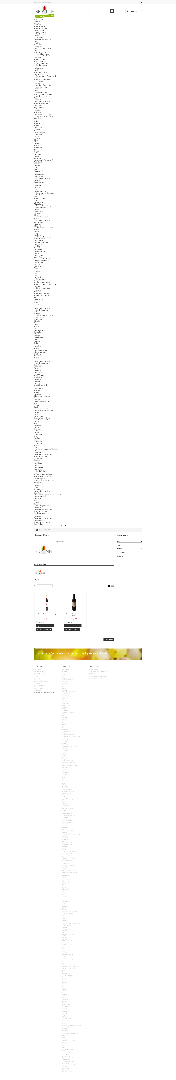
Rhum (36, 405)
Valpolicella (38, 162)
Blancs (36, 231)
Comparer (41, 622)
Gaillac (36, 122)
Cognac (37, 392)
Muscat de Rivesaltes (41, 401)
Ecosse (36, 433)
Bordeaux (37, 25)
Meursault (38, 250)
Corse (36, 173)
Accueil (36, 2)
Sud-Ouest (38, 118)
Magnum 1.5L (39, 451)
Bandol (36, 91)
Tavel (36, 200)
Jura (35, 306)
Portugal (37, 166)
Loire (36, 368)
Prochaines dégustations (41, 687)
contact (41, 2)
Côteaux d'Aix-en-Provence (44, 94)
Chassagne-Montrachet (43, 56)
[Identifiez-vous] (141, 2)
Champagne (38, 374)
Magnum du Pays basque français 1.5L (47, 495)
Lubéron (37, 78)
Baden (36, 136)
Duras (36, 304)
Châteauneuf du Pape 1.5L (43, 475)
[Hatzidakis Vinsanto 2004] (46, 602)
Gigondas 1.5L (39, 473)
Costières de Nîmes (41, 61)
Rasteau (37, 83)
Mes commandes (94, 669)
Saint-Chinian (39, 107)
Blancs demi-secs (40, 350)
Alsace (36, 23)
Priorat (36, 144)
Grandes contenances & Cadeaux (46, 449)
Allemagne (38, 134)
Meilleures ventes (39, 673)
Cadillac (37, 43)
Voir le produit (44, 629)
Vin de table (38, 204)
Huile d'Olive (38, 443)
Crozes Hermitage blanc (43, 295)
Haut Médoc (38, 458)
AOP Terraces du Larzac (43, 114)
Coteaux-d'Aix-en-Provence (44, 480)
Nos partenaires (39, 688)
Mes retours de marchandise (97, 671)
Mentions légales (39, 680)
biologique (123, 552)
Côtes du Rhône (40, 471)
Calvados (37, 390)
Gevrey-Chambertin (41, 54)
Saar (36, 323)
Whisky (37, 398)
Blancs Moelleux (40, 352)
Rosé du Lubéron (40, 208)
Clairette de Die (39, 378)
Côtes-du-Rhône (40, 59)
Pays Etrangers (39, 133)
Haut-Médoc (38, 37)
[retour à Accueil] (37, 530)
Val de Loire (38, 127)
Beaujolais (37, 100)
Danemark (38, 442)
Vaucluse (37, 74)
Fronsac (37, 36)
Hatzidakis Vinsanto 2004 (47, 614)
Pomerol (37, 41)
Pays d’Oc (37, 111)
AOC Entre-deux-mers (42, 237)
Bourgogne (38, 47)
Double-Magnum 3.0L (42, 506)
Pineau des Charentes (42, 396)
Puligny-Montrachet (41, 261)
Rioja (36, 140)
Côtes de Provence (40, 96)
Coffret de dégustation (42, 522)
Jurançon (37, 301)
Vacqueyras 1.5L (40, 478)
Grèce (36, 145)
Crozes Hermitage (40, 87)
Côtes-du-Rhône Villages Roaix (45, 76)
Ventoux (37, 209)
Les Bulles (38, 370)
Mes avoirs (92, 673)
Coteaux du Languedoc (42, 109)
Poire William (39, 416)
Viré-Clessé (38, 248)
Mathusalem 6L (39, 520)
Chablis (37, 246)
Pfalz (36, 325)
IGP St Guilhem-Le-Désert (43, 228)
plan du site (47, 2)
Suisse (36, 412)
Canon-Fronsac (40, 32)
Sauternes (38, 356)
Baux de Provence (40, 92)
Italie (36, 153)
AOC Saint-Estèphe (41, 242)
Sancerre (37, 264)
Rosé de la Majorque (41, 217)
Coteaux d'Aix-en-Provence (44, 193)
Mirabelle (37, 394)
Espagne (37, 138)
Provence (37, 89)
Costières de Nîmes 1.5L (42, 476)
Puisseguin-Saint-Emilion (43, 454)
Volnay (36, 50)
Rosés (36, 184)
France (36, 387)
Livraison (37, 678)
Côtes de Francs (40, 34)
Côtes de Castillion (41, 456)
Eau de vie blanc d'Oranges (43, 411)
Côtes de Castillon (40, 28)
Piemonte (37, 155)
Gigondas (37, 67)
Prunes (37, 422)
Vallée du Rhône (40, 376)
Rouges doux (38, 176)
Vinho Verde (38, 337)
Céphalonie (38, 147)
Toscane (37, 164)
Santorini (37, 149)
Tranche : (119, 545)
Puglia (36, 156)
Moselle (37, 321)
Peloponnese (39, 330)
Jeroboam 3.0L (39, 513)
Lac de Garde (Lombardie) (43, 160)
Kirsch (36, 414)
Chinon (37, 129)
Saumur (37, 131)
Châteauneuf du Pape (42, 63)
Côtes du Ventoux (40, 65)
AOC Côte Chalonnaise (42, 48)
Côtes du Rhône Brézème (43, 85)
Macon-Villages (39, 251)
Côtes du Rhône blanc (42, 294)
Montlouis (37, 266)
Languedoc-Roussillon (42, 101)
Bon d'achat (38, 524)
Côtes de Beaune (40, 52)
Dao (35, 167)
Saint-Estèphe (39, 45)
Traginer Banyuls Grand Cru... (74, 615)
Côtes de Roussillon (41, 103)
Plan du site (37, 690)
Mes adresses (93, 675)
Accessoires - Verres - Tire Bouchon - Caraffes (50, 526)
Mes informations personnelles (98, 676)
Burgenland (38, 171)
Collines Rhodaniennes (42, 80)
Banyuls (37, 180)
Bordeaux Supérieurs (41, 30)
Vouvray (37, 268)
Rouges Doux (65, 1068)
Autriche (37, 169)
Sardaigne (38, 158)
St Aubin (37, 253)
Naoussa (37, 151)
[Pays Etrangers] (39, 572)
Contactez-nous (39, 675)
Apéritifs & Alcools (40, 385)
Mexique (37, 438)
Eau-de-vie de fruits (41, 420)
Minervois (37, 105)
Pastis (36, 407)
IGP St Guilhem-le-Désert (43, 116)
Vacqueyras (38, 69)
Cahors (37, 125)
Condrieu (37, 290)
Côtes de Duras (39, 123)
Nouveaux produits (39, 671)
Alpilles (37, 272)
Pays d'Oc (37, 224)
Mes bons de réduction (95, 678)
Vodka (36, 427)
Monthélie (38, 469)
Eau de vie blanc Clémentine (44, 409)
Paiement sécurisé (39, 685)
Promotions (37, 669)
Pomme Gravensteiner (42, 418)
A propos (37, 683)
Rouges (37, 21)
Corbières (37, 112)
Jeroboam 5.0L (39, 517)
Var (35, 98)
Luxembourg (39, 175)
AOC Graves (38, 240)
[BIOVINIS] (44, 11)
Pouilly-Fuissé (39, 255)
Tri (35, 586)
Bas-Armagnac (39, 389)
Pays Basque (38, 120)
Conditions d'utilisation (41, 682)
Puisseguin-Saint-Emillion (43, 39)
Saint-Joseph (39, 81)
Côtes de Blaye (39, 27)
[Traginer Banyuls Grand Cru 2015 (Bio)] (74, 602)
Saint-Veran (38, 257)
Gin (35, 403)
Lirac (36, 70)
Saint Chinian (39, 222)
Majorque (37, 142)
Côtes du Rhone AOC (41, 72)
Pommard (38, 58)
